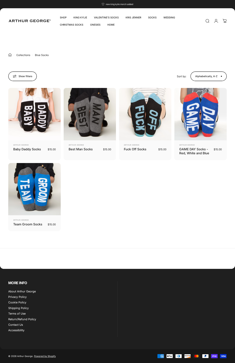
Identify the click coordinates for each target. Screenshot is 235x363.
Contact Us (15, 324)
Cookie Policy (17, 302)
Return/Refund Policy (22, 319)
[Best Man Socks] (90, 114)
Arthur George (21, 145)
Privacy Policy (17, 297)
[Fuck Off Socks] (145, 114)
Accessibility (16, 330)
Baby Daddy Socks (27, 149)
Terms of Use (17, 313)
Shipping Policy (18, 308)
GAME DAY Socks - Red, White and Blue (194, 151)
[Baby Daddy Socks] (34, 114)
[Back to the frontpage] (10, 55)
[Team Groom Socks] (34, 189)
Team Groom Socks (27, 224)
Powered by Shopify (45, 356)
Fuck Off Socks (135, 149)
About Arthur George (22, 291)
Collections (23, 55)
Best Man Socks (81, 149)
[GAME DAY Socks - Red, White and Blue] (200, 114)
